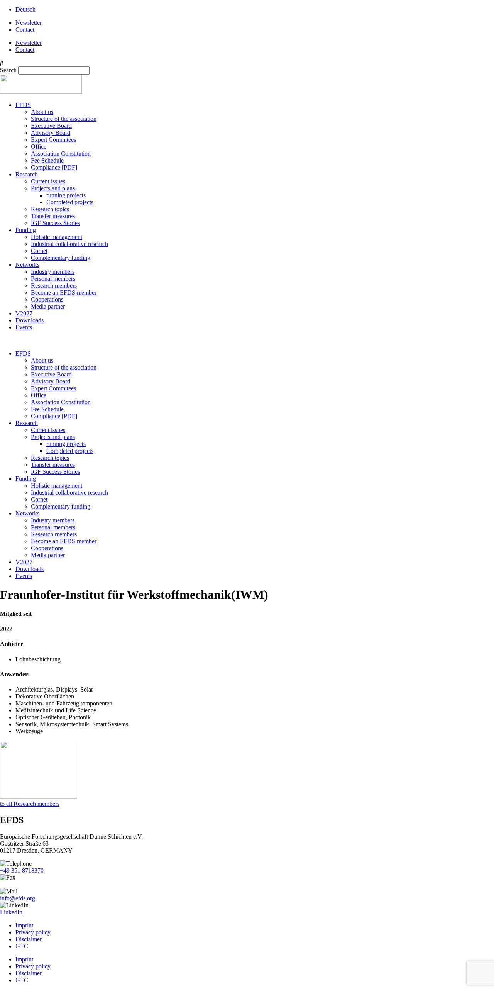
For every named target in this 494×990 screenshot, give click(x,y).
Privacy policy (33, 932)
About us (42, 111)
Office (38, 146)
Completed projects (69, 202)
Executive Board (51, 125)
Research (26, 174)
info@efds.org (17, 898)
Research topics (50, 209)
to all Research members (29, 803)
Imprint (24, 925)
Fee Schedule (47, 160)
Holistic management (56, 237)
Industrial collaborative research (69, 244)
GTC (21, 946)
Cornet (39, 250)
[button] (247, 62)
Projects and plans (53, 188)
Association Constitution (61, 153)
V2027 (23, 313)
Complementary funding (60, 257)
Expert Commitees (53, 139)
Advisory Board (50, 132)
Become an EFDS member (63, 292)
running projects (66, 195)
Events (23, 327)
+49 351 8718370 (22, 870)
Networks (27, 264)
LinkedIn (11, 912)
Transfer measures (53, 216)
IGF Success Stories (55, 223)
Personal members (53, 278)
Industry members (52, 271)
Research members (54, 285)
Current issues (48, 181)
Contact (24, 29)
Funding (25, 230)
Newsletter (28, 22)
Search (8, 70)
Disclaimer (28, 939)
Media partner (48, 306)
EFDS (23, 105)
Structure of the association (63, 118)
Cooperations (47, 299)
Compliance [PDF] (54, 167)
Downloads (29, 320)
